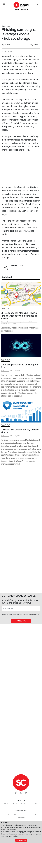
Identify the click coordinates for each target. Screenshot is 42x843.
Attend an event (23, 814)
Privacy (36, 803)
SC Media (6, 803)
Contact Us (23, 803)
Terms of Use (31, 614)
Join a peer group (33, 814)
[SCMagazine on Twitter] (21, 792)
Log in (16, 10)
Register (24, 10)
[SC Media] (21, 4)
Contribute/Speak (14, 814)
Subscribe (21, 621)
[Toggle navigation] (4, 4)
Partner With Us (21, 817)
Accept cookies (21, 840)
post (24, 116)
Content (6, 26)
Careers (31, 803)
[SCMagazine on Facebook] (15, 792)
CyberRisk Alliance (15, 803)
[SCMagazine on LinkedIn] (26, 792)
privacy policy (35, 834)
